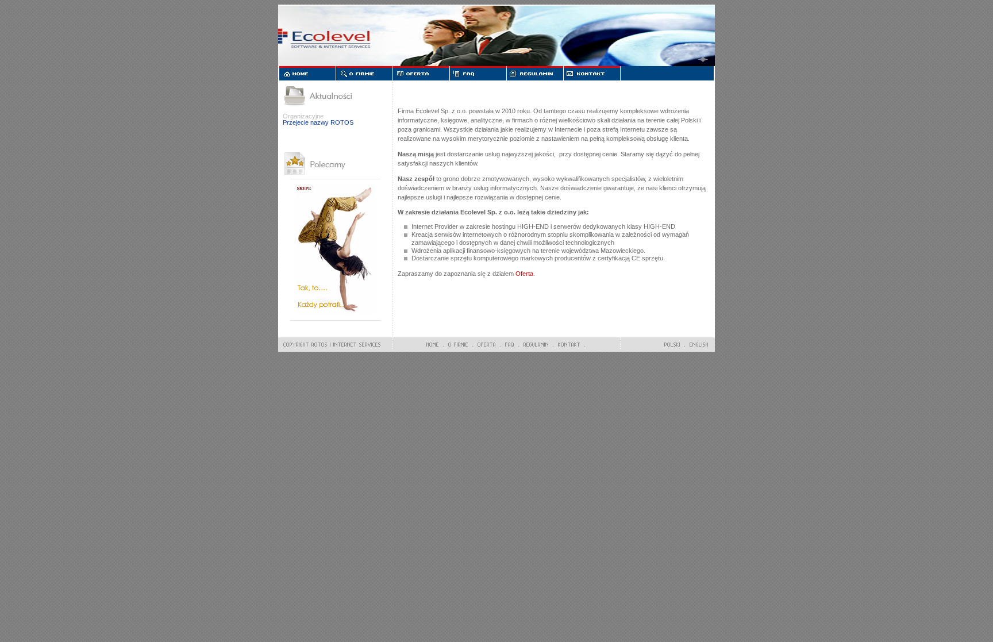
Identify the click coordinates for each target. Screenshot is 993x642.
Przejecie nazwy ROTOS (318, 122)
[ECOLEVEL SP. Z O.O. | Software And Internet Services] (329, 344)
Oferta (524, 273)
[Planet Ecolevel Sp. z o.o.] (335, 314)
